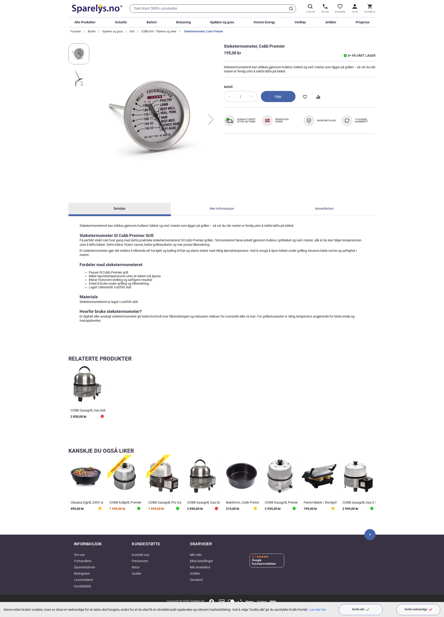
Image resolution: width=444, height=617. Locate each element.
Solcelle (121, 22)
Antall (228, 87)
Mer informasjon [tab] (222, 208)
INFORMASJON (88, 544)
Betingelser (82, 573)
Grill (132, 31)
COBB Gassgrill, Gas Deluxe (90, 410)
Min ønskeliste (200, 567)
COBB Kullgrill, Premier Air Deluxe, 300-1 (137, 502)
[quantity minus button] (229, 96)
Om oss (79, 555)
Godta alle (358, 609)
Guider (136, 573)
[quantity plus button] (251, 96)
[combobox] (213, 8)
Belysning (183, 22)
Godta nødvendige (415, 609)
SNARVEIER (201, 544)
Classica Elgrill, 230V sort (88, 502)
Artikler (330, 22)
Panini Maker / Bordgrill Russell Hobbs (331, 502)
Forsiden (75, 31)
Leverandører (83, 580)
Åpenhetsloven (84, 567)
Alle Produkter (85, 22)
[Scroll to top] (370, 534)
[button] (211, 119)
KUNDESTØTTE (146, 544)
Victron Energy (264, 22)
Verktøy (300, 22)
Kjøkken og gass (222, 22)
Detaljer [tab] (120, 208)
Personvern (140, 561)
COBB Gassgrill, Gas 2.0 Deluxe (364, 502)
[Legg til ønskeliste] (304, 96)
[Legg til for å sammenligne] (317, 96)
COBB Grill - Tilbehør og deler (158, 31)
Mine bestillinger (201, 561)
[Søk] (292, 8)
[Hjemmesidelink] (96, 8)
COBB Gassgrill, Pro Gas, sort (169, 502)
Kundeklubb (82, 586)
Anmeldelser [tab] (324, 208)
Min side (196, 555)
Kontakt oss (140, 555)
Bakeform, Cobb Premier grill (246, 502)
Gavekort (196, 580)
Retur (136, 567)
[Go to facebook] (211, 601)
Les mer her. (318, 609)
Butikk (92, 31)
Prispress (363, 22)
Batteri (152, 22)
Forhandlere (82, 561)
